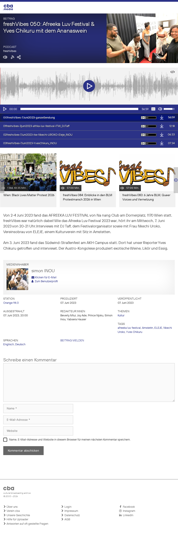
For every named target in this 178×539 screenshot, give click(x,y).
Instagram (128, 511)
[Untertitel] (153, 109)
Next (176, 180)
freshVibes (9, 51)
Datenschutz (72, 515)
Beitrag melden (72, 340)
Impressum (71, 511)
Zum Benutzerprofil (45, 281)
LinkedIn (127, 515)
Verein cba (13, 511)
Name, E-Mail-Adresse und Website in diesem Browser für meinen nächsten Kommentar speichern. (69, 439)
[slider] (79, 109)
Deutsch (20, 344)
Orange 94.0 (11, 303)
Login (67, 507)
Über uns (12, 507)
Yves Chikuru (134, 332)
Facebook (128, 507)
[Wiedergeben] (4, 109)
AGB (67, 519)
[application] (89, 109)
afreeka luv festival (129, 328)
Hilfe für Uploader (17, 519)
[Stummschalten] (160, 109)
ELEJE (158, 328)
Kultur (121, 315)
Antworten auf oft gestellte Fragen (27, 523)
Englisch (8, 344)
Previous (2, 180)
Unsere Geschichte (18, 515)
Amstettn (147, 328)
